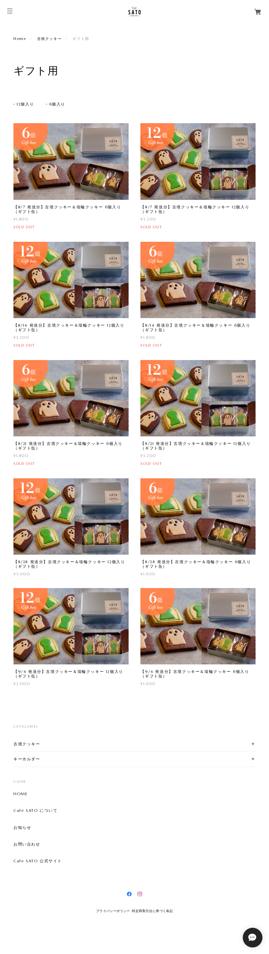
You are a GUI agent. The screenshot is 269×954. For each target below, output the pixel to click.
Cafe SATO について (35, 810)
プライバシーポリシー (113, 911)
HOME (20, 794)
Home (19, 38)
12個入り (25, 104)
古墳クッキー (49, 38)
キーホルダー (26, 758)
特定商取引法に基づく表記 (152, 911)
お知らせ (22, 827)
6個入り (57, 104)
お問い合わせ (26, 844)
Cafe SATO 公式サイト (37, 861)
